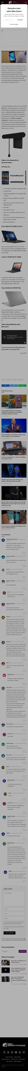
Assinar (20, 20)
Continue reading (14, 24)
